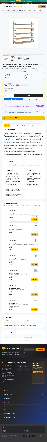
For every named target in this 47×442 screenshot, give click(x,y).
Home (2, 10)
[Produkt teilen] (44, 71)
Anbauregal (12, 213)
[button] (6, 58)
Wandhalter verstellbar (14, 273)
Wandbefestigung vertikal (15, 258)
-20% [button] (17, 85)
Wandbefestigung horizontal (15, 243)
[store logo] (13, 6)
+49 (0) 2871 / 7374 (43, 3)
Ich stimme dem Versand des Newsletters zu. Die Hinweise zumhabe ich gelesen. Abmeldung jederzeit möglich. (35, 353)
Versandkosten (24, 125)
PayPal (14, 99)
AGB (4, 428)
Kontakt (4, 430)
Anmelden (40, 349)
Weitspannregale (7, 142)
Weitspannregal (31, 133)
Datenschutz (32, 352)
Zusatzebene (12, 228)
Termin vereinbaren (38, 372)
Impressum (25, 428)
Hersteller (32, 125)
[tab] (23, 118)
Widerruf (4, 431)
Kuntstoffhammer (13, 303)
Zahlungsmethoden (27, 431)
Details (8, 125)
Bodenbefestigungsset (14, 288)
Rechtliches (40, 125)
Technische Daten (15, 125)
